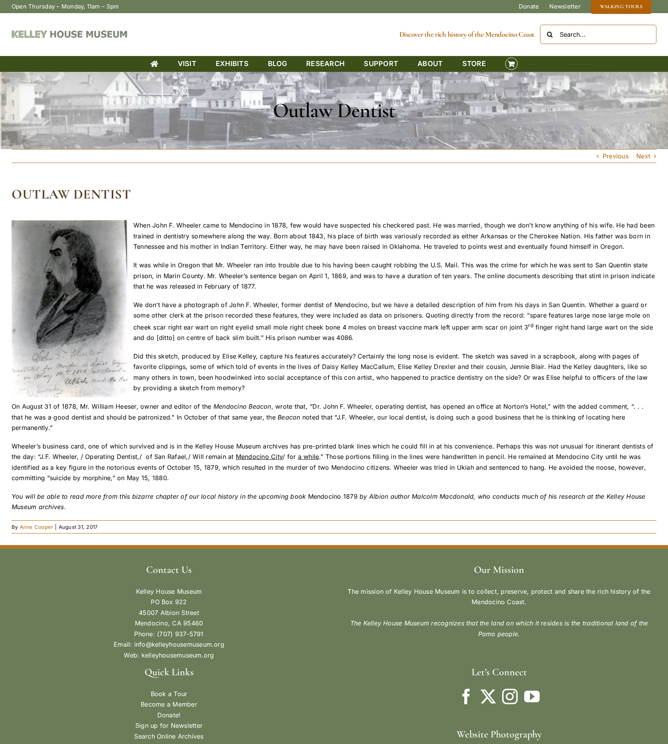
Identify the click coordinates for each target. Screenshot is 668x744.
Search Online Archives (168, 736)
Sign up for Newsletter (169, 725)
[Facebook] (466, 696)
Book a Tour (169, 694)
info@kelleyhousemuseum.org (179, 644)
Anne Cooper (36, 527)
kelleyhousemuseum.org (177, 655)
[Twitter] (488, 696)
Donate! (169, 715)
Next (643, 156)
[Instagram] (510, 696)
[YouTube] (532, 696)
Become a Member (169, 704)
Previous (616, 156)
